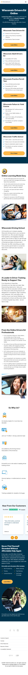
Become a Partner (4, 646)
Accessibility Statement (6, 649)
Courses (2, 640)
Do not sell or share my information (14, 666)
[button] (12, 537)
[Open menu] (25, 2)
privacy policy (13, 664)
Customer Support (5, 638)
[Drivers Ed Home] (5, 2)
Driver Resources (4, 643)
